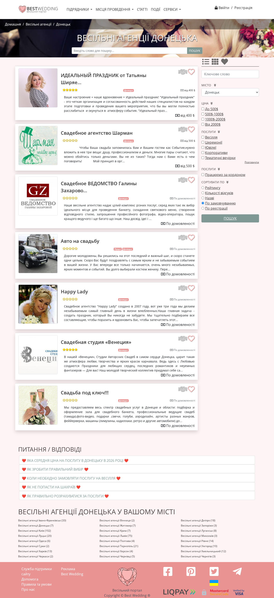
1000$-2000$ (215, 119)
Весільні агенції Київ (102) (34, 530)
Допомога (29, 579)
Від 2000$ (212, 124)
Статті (142, 9)
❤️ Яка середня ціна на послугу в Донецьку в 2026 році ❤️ (75, 460)
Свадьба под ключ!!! (85, 392)
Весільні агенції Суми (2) (33, 546)
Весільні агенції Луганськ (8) (199, 530)
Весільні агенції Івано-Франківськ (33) (42, 520)
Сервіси (171, 9)
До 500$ (211, 109)
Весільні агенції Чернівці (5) (117, 556)
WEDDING (42, 9)
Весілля (211, 137)
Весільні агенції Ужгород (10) (199, 546)
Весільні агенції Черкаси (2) (35, 556)
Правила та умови (36, 584)
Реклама (68, 569)
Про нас (28, 589)
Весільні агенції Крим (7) (115, 530)
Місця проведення (113, 9)
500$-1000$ (214, 114)
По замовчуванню (220, 203)
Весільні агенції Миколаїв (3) (199, 536)
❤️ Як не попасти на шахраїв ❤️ (51, 487)
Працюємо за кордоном (225, 174)
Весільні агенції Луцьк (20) (35, 536)
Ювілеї (210, 147)
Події (155, 9)
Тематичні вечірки (220, 157)
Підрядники (78, 9)
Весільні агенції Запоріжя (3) (199, 525)
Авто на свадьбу (80, 241)
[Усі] (206, 63)
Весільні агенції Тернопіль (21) (119, 546)
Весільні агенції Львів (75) (116, 536)
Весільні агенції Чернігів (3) (198, 556)
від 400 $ (189, 90)
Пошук (194, 51)
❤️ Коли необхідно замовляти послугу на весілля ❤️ (71, 478)
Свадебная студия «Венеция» (96, 342)
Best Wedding (72, 574)
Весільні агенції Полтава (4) (117, 541)
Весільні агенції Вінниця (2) (117, 520)
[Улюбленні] (225, 63)
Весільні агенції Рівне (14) (197, 541)
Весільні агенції (38, 24)
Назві (209, 198)
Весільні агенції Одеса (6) (34, 541)
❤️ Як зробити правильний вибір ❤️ (55, 469)
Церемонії (213, 142)
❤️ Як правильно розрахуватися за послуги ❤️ (65, 496)
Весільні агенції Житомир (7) (118, 525)
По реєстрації (216, 208)
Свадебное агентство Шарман (97, 133)
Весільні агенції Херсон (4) (116, 551)
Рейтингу (212, 187)
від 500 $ (189, 141)
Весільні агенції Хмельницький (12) (203, 551)
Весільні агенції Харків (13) (35, 551)
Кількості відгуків (219, 193)
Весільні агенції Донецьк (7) (36, 525)
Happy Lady (74, 291)
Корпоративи (216, 152)
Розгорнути (252, 162)
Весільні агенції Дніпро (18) (198, 520)
